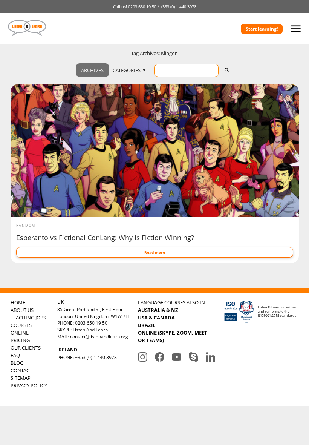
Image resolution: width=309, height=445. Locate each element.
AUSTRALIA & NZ (158, 310)
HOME (18, 302)
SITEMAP (21, 377)
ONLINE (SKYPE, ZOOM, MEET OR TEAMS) (172, 336)
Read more (154, 252)
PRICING (20, 340)
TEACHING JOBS (28, 317)
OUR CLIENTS (26, 347)
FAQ (15, 355)
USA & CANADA (156, 317)
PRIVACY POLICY (29, 385)
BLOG (17, 362)
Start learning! (262, 29)
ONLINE (20, 332)
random (26, 225)
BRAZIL (146, 325)
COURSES (21, 325)
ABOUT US (22, 310)
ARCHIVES (92, 70)
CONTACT (21, 370)
